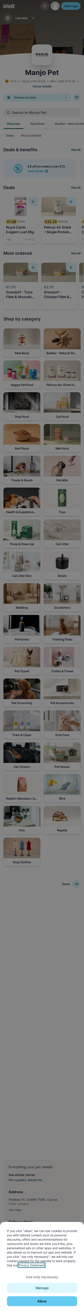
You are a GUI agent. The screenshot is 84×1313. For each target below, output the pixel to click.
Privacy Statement (32, 1265)
